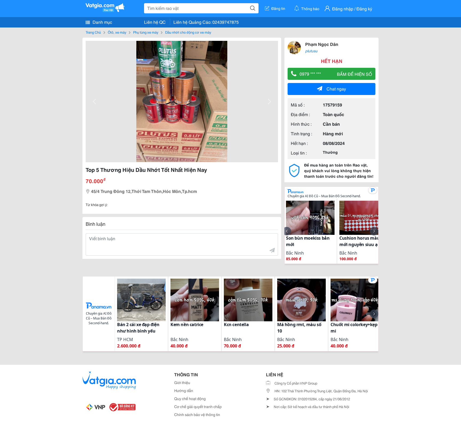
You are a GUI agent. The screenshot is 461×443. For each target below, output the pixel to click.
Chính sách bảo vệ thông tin (197, 414)
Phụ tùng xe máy (145, 32)
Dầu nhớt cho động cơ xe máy (188, 32)
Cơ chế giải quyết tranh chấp (198, 406)
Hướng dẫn (183, 390)
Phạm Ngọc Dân (321, 44)
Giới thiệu (182, 382)
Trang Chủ (93, 32)
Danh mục (102, 22)
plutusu (311, 50)
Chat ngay (336, 88)
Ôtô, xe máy (117, 32)
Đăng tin (278, 8)
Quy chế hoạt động (190, 398)
